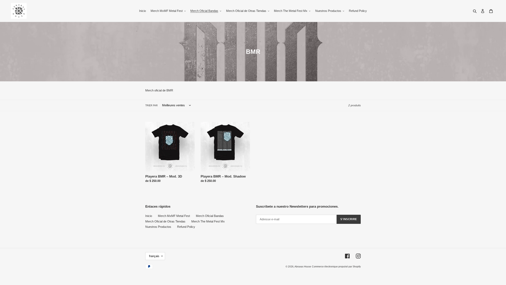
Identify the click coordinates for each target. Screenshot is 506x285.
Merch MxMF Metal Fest (174, 216)
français (154, 256)
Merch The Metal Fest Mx (208, 221)
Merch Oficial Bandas (210, 216)
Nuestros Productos (158, 226)
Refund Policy (186, 226)
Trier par (151, 105)
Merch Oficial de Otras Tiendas (165, 221)
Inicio (148, 216)
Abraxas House (303, 266)
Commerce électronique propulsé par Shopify (336, 266)
